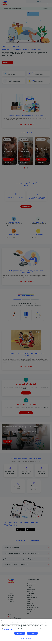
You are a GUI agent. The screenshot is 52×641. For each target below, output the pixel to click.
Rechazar (19, 633)
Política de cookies (8, 629)
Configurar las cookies (26, 638)
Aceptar (32, 633)
